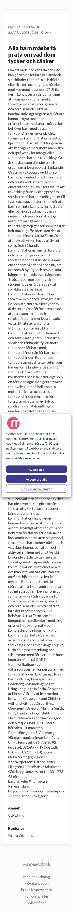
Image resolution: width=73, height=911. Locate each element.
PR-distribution (36, 883)
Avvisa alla (36, 469)
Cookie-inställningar (36, 489)
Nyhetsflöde (37, 902)
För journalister (36, 896)
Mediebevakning (36, 876)
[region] (36, 455)
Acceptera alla (36, 479)
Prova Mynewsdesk (36, 889)
